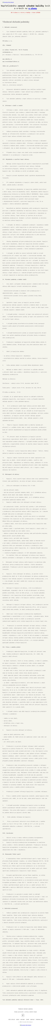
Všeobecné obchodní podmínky (25, 1008)
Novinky (23, 1019)
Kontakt (32, 1019)
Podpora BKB (39, 1019)
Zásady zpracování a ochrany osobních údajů (25, 1011)
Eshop (27, 1019)
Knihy (17, 1019)
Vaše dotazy (11, 1019)
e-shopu (32, 8)
